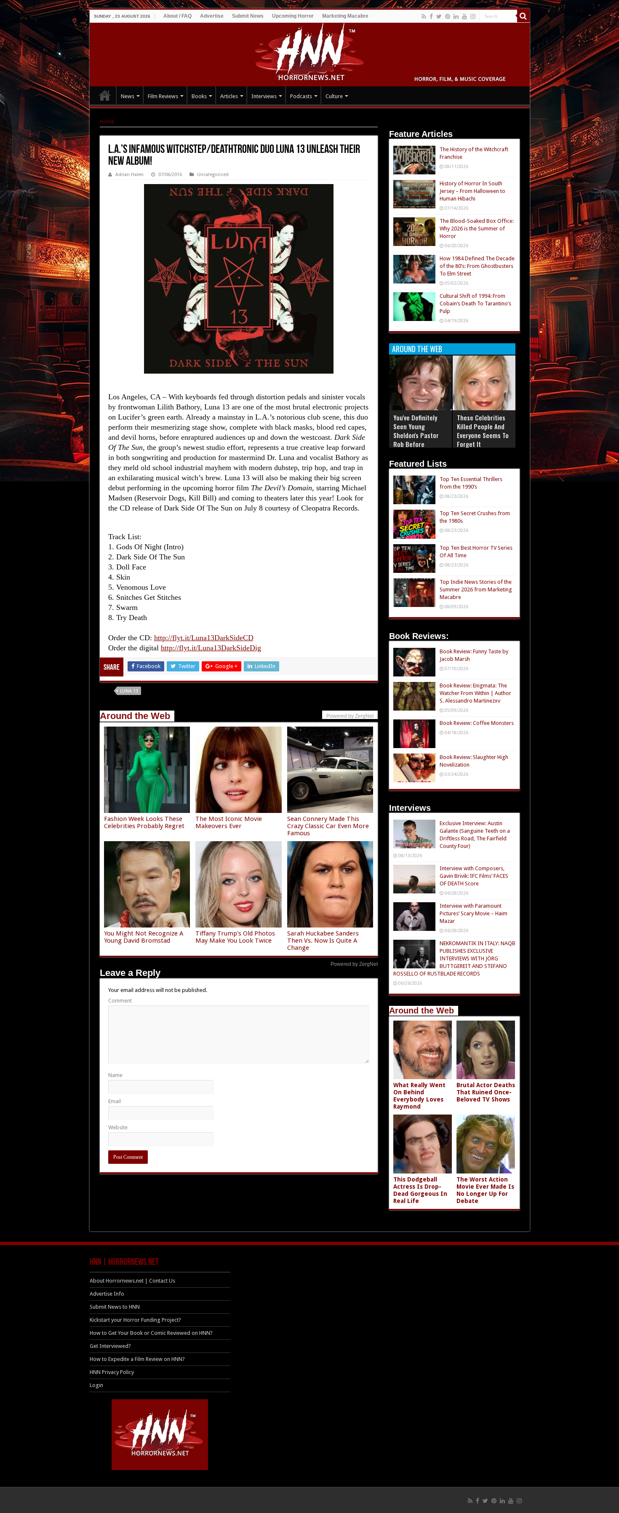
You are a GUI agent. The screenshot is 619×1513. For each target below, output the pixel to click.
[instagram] (473, 16)
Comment (120, 1000)
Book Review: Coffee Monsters (477, 723)
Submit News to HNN (115, 1307)
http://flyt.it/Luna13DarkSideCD (203, 638)
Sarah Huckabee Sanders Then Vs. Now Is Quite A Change (323, 941)
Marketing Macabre (345, 16)
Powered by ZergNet (354, 964)
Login (96, 1385)
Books (199, 96)
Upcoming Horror (293, 16)
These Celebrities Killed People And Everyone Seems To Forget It (483, 431)
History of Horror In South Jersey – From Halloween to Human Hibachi (472, 191)
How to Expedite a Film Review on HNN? (137, 1359)
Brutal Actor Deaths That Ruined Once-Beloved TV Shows (485, 1092)
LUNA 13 (129, 691)
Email (114, 1101)
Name (115, 1075)
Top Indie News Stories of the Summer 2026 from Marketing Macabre (476, 589)
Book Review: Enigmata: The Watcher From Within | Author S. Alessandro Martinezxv (475, 693)
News (127, 96)
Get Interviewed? (110, 1346)
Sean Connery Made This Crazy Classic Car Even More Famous (328, 826)
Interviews (264, 96)
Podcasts (301, 96)
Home (107, 121)
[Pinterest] (447, 16)
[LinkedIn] (456, 16)
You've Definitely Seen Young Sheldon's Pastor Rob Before (416, 431)
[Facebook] (431, 16)
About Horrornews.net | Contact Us (132, 1281)
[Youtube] (464, 16)
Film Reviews (163, 96)
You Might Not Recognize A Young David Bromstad (143, 937)
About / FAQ (177, 16)
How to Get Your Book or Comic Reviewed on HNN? (151, 1333)
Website (118, 1127)
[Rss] (424, 16)
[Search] (523, 16)
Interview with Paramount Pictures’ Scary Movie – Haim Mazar (473, 913)
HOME (105, 95)
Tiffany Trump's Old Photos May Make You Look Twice (235, 937)
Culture (334, 96)
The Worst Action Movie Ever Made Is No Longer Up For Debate (485, 1190)
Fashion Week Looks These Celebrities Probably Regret (144, 822)
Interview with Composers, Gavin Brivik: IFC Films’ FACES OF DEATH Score (474, 876)
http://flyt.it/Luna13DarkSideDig (211, 648)
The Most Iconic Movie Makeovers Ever (228, 822)
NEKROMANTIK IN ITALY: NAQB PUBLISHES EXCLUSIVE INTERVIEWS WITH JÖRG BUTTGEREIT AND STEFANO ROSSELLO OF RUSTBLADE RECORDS (454, 958)
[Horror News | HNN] (309, 53)
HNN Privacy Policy (112, 1372)
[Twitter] (439, 16)
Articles (229, 96)
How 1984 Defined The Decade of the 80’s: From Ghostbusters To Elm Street (477, 266)
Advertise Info (107, 1294)
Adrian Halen (129, 174)
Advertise (212, 16)
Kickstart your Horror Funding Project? (135, 1320)
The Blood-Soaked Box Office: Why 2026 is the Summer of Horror (477, 228)
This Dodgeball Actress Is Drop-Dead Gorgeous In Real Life (420, 1190)
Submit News (248, 16)
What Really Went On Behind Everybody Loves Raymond (419, 1096)
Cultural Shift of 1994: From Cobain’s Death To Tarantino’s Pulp (475, 303)
